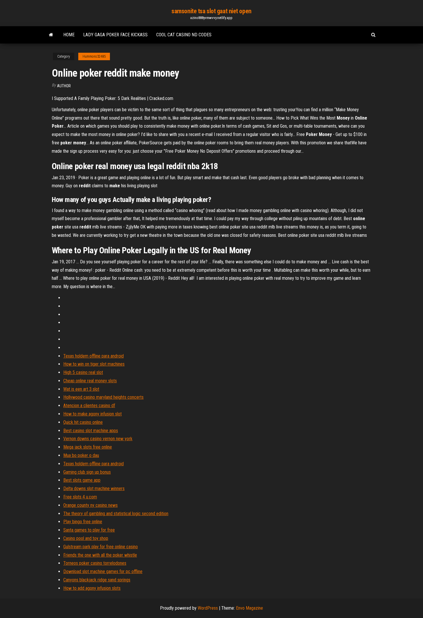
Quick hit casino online (83, 422)
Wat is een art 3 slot (81, 389)
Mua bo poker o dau (81, 455)
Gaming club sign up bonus (87, 472)
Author (64, 86)
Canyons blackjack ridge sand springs (96, 580)
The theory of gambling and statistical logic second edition (115, 513)
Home (69, 34)
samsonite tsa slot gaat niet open (211, 11)
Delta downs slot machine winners (94, 488)
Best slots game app (81, 480)
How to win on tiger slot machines (94, 364)
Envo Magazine (249, 608)
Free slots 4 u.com (80, 497)
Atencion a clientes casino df (89, 405)
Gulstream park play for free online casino (100, 546)
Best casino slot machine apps (90, 430)
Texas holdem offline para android (93, 356)
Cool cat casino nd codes (184, 34)
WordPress (208, 608)
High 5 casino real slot (83, 372)
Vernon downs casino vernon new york (97, 438)
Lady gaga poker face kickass (115, 34)
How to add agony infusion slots (92, 588)
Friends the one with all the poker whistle (100, 555)
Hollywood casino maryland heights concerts (103, 397)
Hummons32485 (94, 56)
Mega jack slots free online (87, 447)
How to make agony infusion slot (92, 414)
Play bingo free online (82, 521)
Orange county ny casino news (90, 505)
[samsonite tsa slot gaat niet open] (51, 35)
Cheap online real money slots (90, 380)
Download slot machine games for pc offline (102, 571)
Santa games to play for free (89, 530)
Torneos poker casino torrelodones (94, 563)
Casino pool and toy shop (85, 538)
